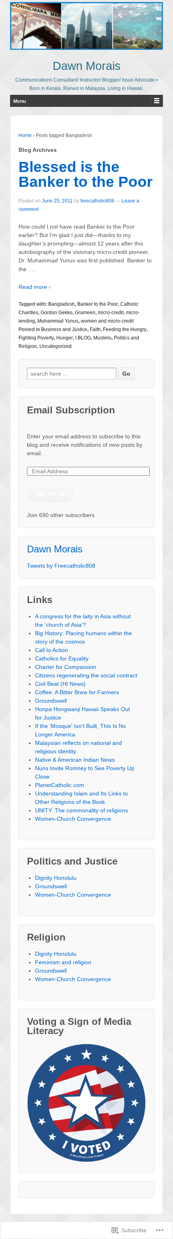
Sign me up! (50, 493)
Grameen (85, 312)
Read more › (35, 287)
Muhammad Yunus (57, 321)
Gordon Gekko (56, 312)
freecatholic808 (97, 201)
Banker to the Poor (97, 304)
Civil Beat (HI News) (60, 684)
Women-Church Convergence (73, 819)
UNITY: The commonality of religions (81, 810)
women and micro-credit (107, 321)
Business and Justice (64, 329)
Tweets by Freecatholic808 (61, 565)
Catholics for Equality (62, 658)
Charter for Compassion (65, 667)
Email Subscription (71, 410)
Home (25, 135)
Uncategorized (55, 346)
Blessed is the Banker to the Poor (85, 174)
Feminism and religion (63, 962)
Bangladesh (61, 304)
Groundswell (51, 700)
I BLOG (83, 338)
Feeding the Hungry (124, 329)
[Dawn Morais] (86, 26)
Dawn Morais (87, 65)
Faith (95, 329)
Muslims (102, 338)
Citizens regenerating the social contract (86, 675)
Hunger (64, 338)
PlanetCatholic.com (59, 785)
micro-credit (111, 312)
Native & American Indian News (75, 759)
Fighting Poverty (36, 338)
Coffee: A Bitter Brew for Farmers (77, 692)
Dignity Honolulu (55, 878)
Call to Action (51, 650)
